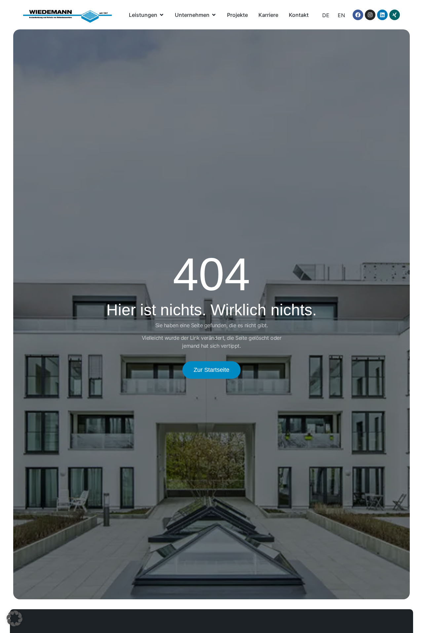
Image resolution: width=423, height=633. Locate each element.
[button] (14, 618)
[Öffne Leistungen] (161, 15)
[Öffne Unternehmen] (213, 15)
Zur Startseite (211, 370)
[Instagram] (370, 15)
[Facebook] (358, 15)
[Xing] (394, 15)
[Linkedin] (382, 15)
